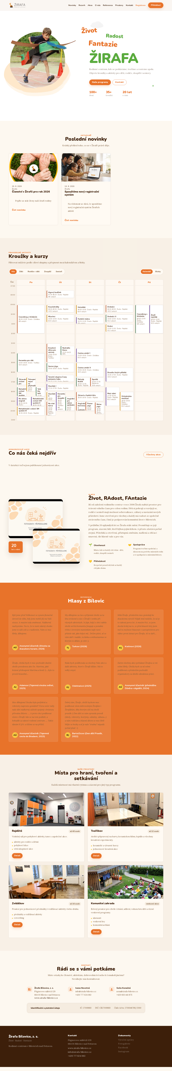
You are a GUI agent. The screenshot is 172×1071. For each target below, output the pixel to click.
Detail (17, 855)
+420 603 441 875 (124, 995)
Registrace (141, 5)
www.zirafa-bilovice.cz (46, 997)
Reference (108, 5)
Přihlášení (156, 5)
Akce (90, 5)
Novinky (72, 5)
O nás (97, 5)
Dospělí (47, 271)
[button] (46, 827)
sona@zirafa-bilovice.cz (127, 991)
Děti (21, 271)
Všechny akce (153, 454)
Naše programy (100, 82)
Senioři (59, 271)
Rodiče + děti (34, 271)
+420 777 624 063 (83, 995)
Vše (13, 271)
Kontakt (129, 5)
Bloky (158, 271)
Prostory (119, 5)
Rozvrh (82, 5)
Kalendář (147, 271)
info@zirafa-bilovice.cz (85, 991)
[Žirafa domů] (17, 5)
